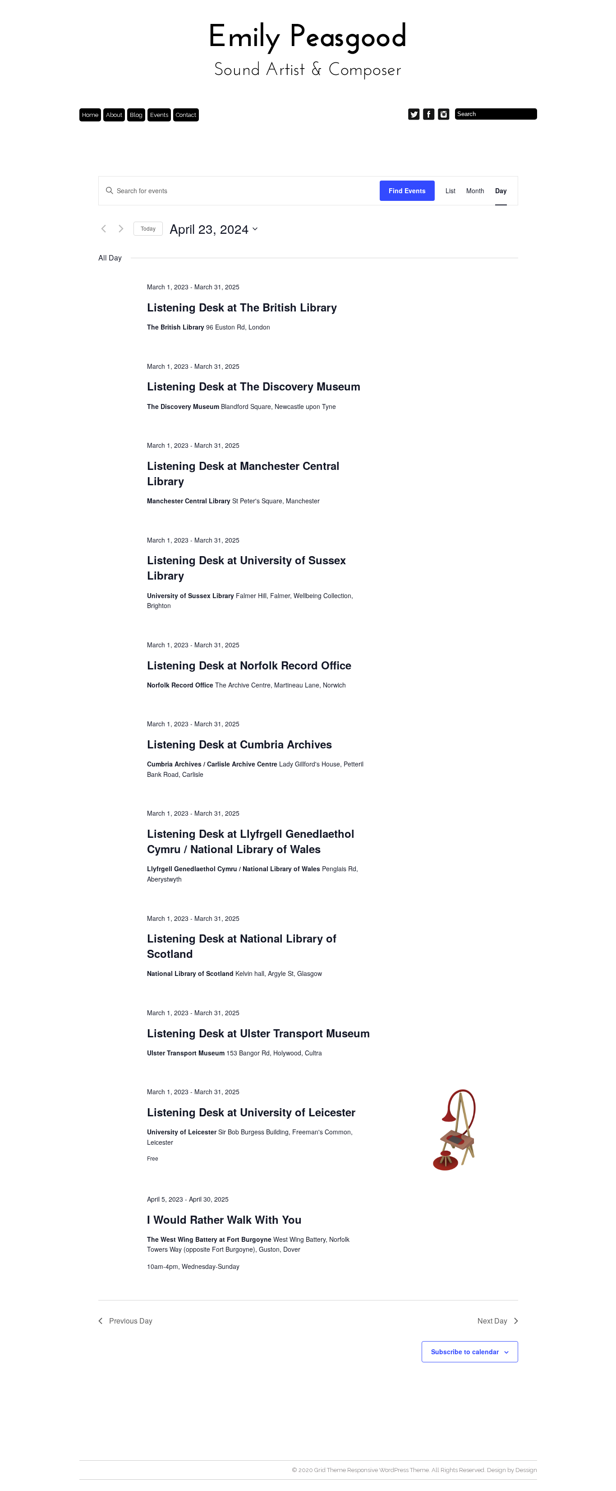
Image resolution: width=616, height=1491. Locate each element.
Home (90, 114)
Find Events (407, 190)
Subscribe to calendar (465, 1351)
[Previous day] (103, 228)
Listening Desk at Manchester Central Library (243, 473)
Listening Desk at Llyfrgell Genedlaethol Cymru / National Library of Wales (250, 841)
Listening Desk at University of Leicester (251, 1111)
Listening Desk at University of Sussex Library (246, 567)
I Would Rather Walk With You (224, 1219)
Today (148, 228)
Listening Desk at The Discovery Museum (253, 386)
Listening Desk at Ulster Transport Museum (258, 1032)
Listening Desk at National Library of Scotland (241, 945)
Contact (186, 114)
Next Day (492, 1320)
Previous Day (130, 1320)
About (114, 114)
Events (159, 114)
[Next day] (121, 228)
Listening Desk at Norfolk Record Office (249, 665)
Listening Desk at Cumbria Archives (239, 744)
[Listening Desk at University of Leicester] (455, 1129)
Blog (136, 114)
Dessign (526, 1470)
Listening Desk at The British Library (242, 307)
